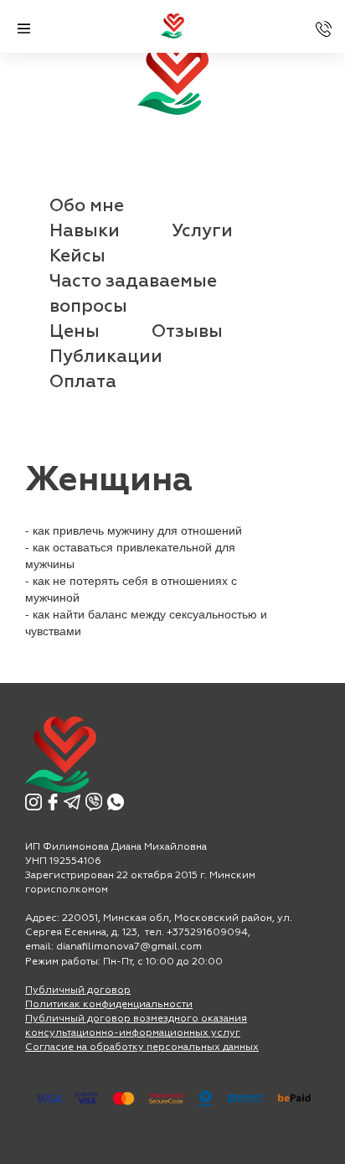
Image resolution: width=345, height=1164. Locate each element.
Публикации (105, 357)
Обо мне (86, 206)
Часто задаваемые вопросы (133, 294)
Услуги (202, 232)
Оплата (82, 382)
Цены (74, 332)
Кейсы (77, 257)
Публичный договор (78, 991)
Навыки (84, 232)
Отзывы (187, 332)
